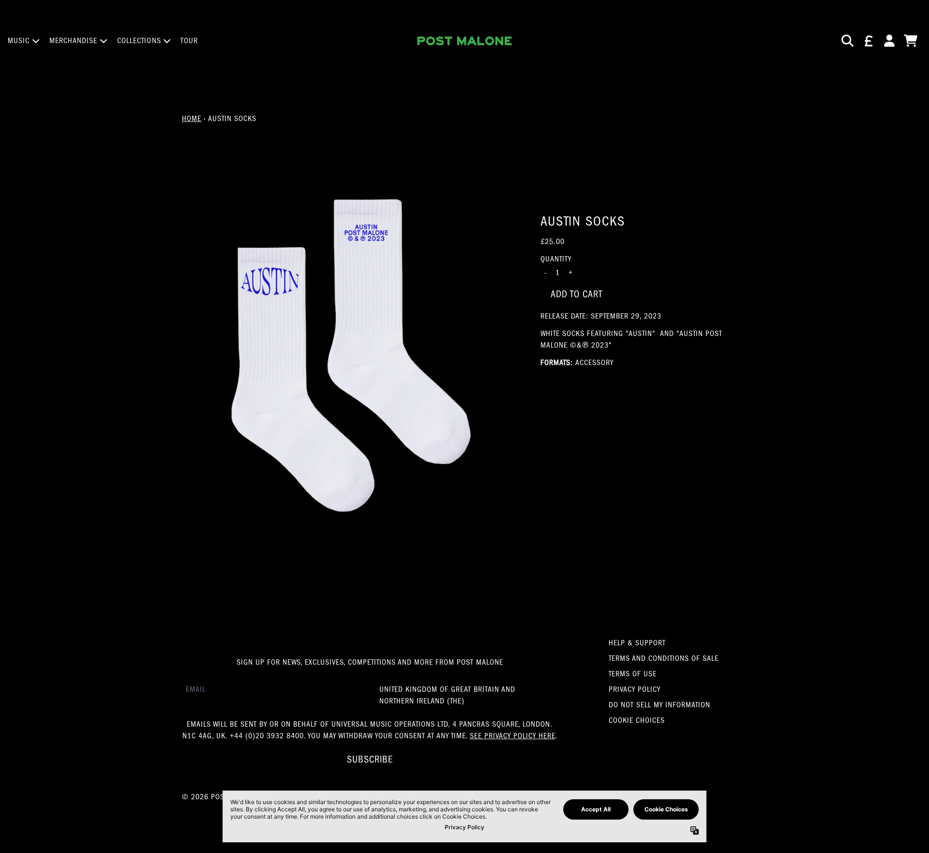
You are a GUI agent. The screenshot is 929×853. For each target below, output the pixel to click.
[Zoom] (351, 356)
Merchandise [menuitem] (73, 40)
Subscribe (370, 759)
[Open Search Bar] (847, 40)
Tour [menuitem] (189, 40)
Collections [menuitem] (139, 40)
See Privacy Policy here (512, 735)
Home (191, 118)
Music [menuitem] (19, 40)
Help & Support (637, 643)
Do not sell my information (659, 705)
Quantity (555, 258)
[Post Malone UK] (464, 41)
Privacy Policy (634, 689)
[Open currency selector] (868, 40)
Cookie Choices (637, 720)
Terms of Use (633, 674)
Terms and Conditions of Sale (664, 658)
